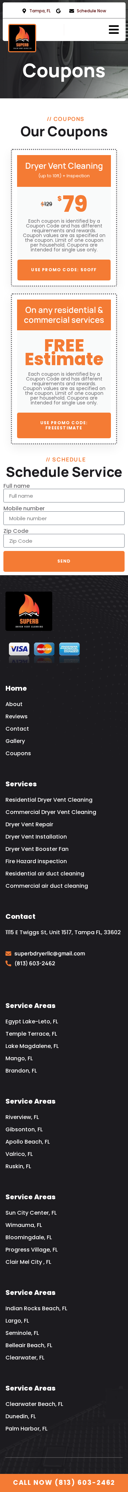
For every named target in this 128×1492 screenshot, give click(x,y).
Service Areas (30, 1005)
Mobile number (24, 508)
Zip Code (15, 531)
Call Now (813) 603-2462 (64, 1482)
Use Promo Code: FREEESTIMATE (64, 425)
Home (16, 688)
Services (21, 784)
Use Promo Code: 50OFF (64, 270)
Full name (16, 486)
